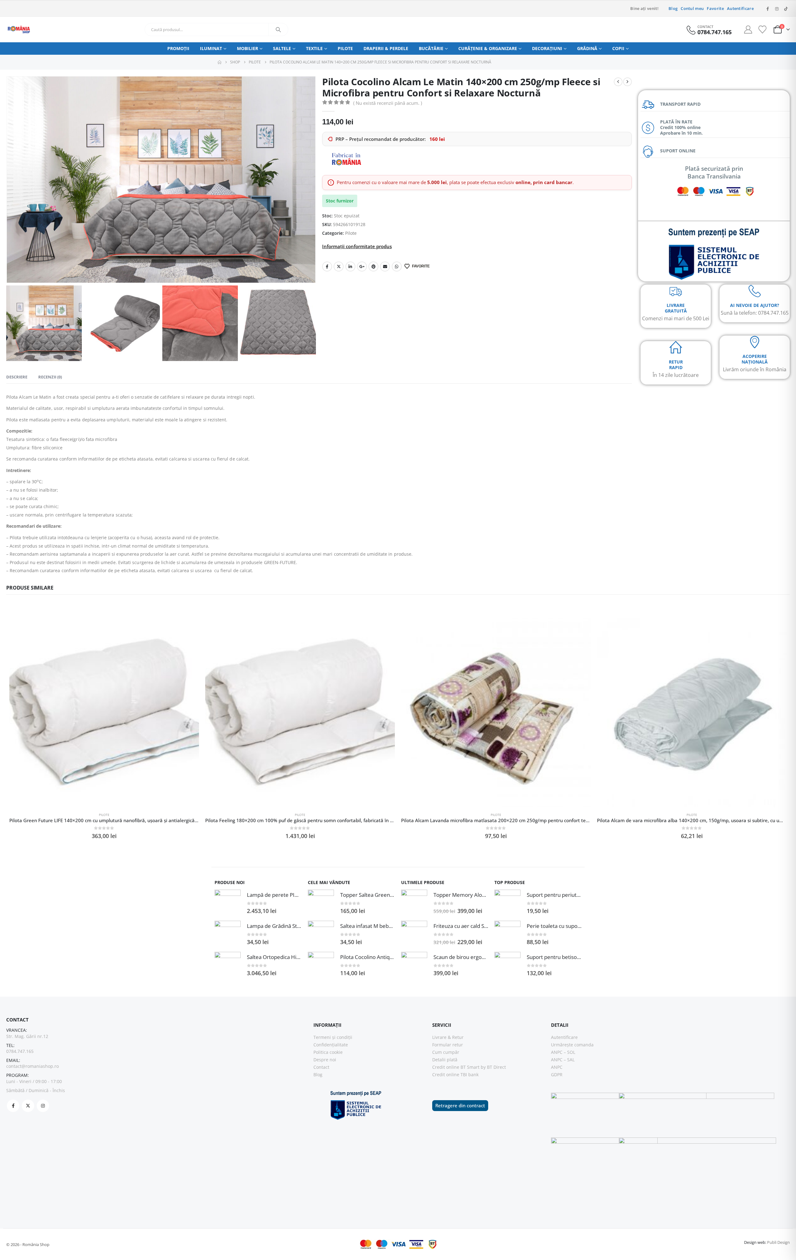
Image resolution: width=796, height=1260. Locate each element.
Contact (321, 1067)
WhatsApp (397, 266)
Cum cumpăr (445, 1052)
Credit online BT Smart (455, 1067)
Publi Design (778, 1242)
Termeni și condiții (332, 1037)
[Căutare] (278, 29)
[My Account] (748, 29)
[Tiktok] (786, 9)
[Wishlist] (762, 29)
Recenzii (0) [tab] (50, 377)
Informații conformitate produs (357, 246)
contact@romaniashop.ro (32, 1066)
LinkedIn (350, 266)
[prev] (618, 81)
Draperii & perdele (385, 48)
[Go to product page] (104, 712)
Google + (362, 266)
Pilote (345, 48)
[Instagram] (777, 9)
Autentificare (740, 8)
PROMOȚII (178, 48)
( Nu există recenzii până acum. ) (387, 103)
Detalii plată (444, 1060)
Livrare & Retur (448, 1037)
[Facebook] (768, 9)
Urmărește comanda (572, 1045)
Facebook (327, 266)
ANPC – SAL (563, 1060)
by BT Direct (493, 1067)
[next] (627, 81)
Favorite (715, 8)
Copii (618, 48)
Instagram (43, 1106)
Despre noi (324, 1060)
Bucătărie (431, 48)
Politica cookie (328, 1052)
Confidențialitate (330, 1045)
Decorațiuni (547, 48)
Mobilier (247, 48)
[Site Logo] (18, 29)
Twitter (339, 266)
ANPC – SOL (563, 1052)
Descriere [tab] (16, 377)
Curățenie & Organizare (487, 48)
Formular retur (447, 1045)
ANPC (556, 1067)
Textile (314, 48)
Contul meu (692, 8)
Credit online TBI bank (455, 1074)
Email (385, 266)
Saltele (282, 48)
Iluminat (211, 48)
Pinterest (373, 266)
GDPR (556, 1074)
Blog (673, 8)
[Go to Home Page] (219, 62)
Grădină (587, 48)
